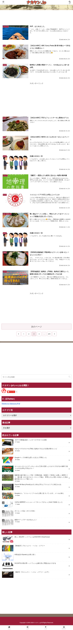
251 (49, 334)
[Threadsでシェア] (28, 539)
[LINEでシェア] (12, 544)
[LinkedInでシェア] (45, 544)
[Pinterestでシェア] (28, 544)
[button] (69, 377)
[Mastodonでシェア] (28, 534)
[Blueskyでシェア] (45, 534)
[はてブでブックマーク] (61, 539)
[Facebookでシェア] (12, 539)
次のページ (36, 326)
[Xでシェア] (12, 534)
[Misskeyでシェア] (61, 534)
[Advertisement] (36, 17)
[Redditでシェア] (45, 539)
